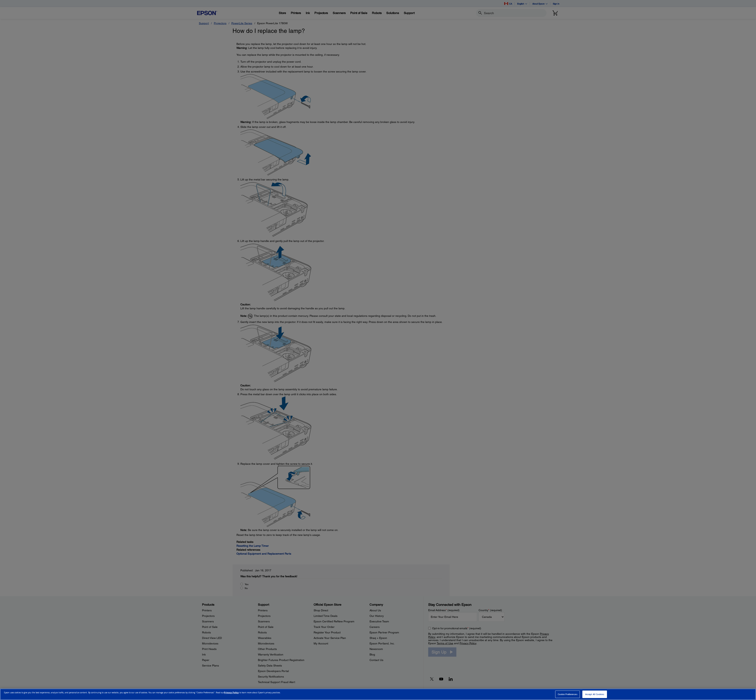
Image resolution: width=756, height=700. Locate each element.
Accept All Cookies (594, 694)
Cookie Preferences (567, 694)
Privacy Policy (231, 692)
